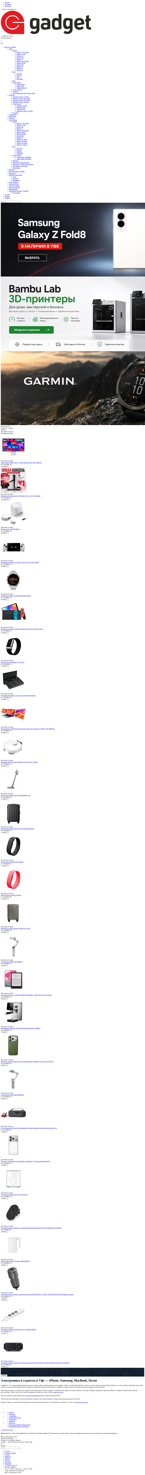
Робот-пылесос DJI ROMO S (10, 529)
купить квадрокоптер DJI (34, 1395)
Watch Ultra (20, 86)
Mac (14, 81)
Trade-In (7, 198)
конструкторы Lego (81, 1402)
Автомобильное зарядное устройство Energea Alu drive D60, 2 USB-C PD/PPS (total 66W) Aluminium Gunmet (37, 1294)
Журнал (7, 196)
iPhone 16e (20, 65)
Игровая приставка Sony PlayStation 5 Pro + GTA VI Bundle (20, 496)
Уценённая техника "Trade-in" (19, 191)
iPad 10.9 (19, 148)
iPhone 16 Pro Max (23, 61)
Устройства (16, 168)
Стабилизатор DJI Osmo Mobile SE (12, 1095)
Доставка (8, 4)
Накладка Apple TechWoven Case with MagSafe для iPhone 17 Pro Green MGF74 (27, 1061)
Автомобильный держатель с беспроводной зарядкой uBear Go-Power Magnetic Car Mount (31, 1228)
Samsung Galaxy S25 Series (21, 100)
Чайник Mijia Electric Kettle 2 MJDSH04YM (15, 1261)
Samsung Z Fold (22, 106)
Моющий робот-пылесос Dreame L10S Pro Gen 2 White (19, 762)
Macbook (16, 161)
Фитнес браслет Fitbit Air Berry (11, 895)
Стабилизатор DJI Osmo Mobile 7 (12, 962)
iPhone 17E (20, 58)
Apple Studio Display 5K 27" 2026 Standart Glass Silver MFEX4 (21, 462)
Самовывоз (12, 1416)
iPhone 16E (20, 136)
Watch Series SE (22, 88)
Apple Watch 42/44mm (24, 159)
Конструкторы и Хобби (16, 171)
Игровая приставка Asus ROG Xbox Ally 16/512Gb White (20, 562)
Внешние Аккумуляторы (21, 162)
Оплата (7, 2)
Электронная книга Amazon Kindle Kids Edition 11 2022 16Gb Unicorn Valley (26, 995)
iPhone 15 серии (22, 139)
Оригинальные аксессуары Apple (24, 93)
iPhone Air (20, 56)
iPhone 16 (20, 66)
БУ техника (16, 193)
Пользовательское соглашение (19, 1426)
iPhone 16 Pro (21, 63)
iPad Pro (19, 74)
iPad (14, 72)
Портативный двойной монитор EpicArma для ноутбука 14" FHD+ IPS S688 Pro (28, 729)
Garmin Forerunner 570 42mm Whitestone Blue (16, 596)
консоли (15, 178)
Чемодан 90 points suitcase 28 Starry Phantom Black (17, 828)
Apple (11, 49)
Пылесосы (12, 173)
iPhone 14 (20, 70)
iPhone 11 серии (22, 145)
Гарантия (12, 1421)
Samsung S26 (21, 107)
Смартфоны (13, 114)
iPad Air (19, 75)
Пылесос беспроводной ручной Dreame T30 (15, 795)
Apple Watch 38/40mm (24, 157)
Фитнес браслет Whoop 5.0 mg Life (12, 662)
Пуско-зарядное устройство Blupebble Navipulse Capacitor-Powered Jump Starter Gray (29, 1128)
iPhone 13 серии (22, 143)
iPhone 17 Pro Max (23, 52)
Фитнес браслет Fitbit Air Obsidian (12, 862)
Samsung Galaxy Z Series (21, 97)
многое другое (58, 1392)
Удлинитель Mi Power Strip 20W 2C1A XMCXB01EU (18, 1329)
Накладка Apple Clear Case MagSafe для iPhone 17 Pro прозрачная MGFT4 (25, 1161)
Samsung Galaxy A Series (21, 102)
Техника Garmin (14, 186)
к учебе (7, 194)
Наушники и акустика (20, 166)
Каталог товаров (10, 47)
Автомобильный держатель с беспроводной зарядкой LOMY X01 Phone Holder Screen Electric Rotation (35, 1363)
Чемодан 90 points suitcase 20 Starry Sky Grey (15, 928)
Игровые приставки (15, 175)
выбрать (4, 1375)
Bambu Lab (12, 116)
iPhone (15, 50)
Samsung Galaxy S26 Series (21, 98)
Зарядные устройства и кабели (23, 164)
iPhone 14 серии (22, 141)
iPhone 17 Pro (21, 54)
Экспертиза (12, 1419)
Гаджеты (16, 91)
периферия (16, 180)
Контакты (8, 6)
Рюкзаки (11, 170)
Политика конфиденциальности (19, 1425)
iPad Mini (20, 79)
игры (14, 177)
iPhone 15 (20, 68)
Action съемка (13, 182)
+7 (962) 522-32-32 (7, 1430)
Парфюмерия (13, 189)
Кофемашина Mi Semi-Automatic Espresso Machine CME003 (20, 1028)
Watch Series (21, 84)
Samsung (11, 95)
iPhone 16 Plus (21, 134)
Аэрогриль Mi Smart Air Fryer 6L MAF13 (14, 1194)
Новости (8, 1456)
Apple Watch (17, 82)
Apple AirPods (17, 90)
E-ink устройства (14, 187)
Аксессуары (17, 104)
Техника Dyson (14, 184)
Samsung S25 (21, 109)
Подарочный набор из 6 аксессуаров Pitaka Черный (18, 695)
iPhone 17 (20, 59)
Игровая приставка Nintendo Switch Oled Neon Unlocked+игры (22, 629)
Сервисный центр (15, 1418)
